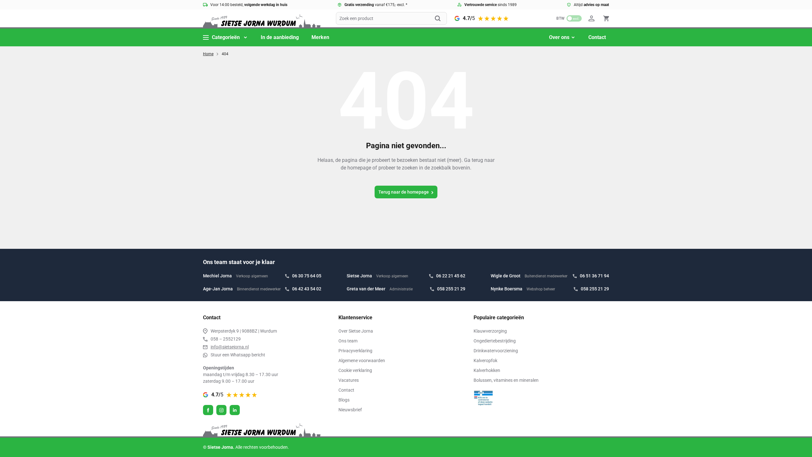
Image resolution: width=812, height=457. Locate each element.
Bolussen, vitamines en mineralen (506, 380)
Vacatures (348, 380)
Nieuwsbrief (350, 409)
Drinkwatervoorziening (496, 350)
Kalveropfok (485, 360)
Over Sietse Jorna (355, 331)
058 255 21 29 (451, 288)
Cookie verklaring (355, 370)
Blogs (344, 399)
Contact (597, 37)
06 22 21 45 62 (450, 275)
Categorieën (226, 37)
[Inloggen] (592, 18)
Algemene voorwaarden (361, 360)
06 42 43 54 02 (306, 288)
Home (208, 54)
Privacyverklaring (355, 350)
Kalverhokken (487, 370)
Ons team (347, 340)
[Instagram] (221, 410)
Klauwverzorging (490, 331)
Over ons (559, 37)
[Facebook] (208, 410)
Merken (320, 37)
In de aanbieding (280, 37)
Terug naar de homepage (403, 192)
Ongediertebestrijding (495, 340)
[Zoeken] (441, 18)
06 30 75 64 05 (306, 275)
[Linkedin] (235, 410)
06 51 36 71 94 (594, 275)
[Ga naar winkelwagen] (606, 18)
